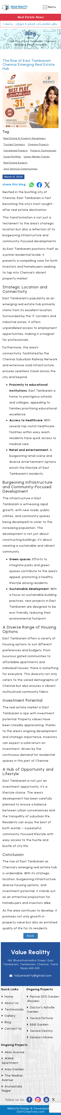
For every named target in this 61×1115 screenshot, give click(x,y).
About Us (12, 1003)
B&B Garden (39, 1024)
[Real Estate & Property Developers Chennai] (14, 7)
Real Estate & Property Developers (24, 138)
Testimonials (14, 1009)
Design (25, 1108)
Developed (41, 1108)
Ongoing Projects (38, 144)
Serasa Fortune (41, 1018)
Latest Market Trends (37, 156)
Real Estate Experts (15, 162)
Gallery (10, 1016)
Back (30, 936)
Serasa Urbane (41, 1037)
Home (30, 37)
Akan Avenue (15, 1052)
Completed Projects (15, 150)
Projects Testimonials (43, 150)
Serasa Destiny (41, 1031)
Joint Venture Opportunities (20, 168)
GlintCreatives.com (31, 1111)
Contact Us (13, 1028)
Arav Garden (14, 1069)
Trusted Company (14, 144)
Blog (8, 1022)
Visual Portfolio (12, 156)
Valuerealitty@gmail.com (33, 975)
